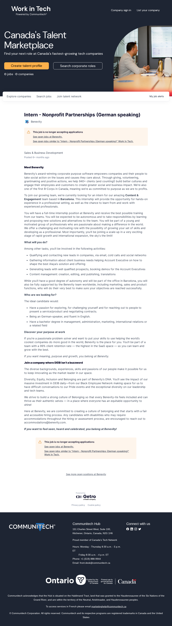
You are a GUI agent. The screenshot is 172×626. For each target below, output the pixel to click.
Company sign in (121, 10)
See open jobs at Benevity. (47, 136)
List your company (148, 10)
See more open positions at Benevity (86, 474)
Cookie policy (94, 505)
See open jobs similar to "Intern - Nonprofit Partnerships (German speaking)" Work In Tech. (83, 141)
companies (19, 96)
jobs (43, 96)
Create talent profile (26, 65)
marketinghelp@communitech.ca (108, 606)
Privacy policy (78, 505)
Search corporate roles (78, 66)
